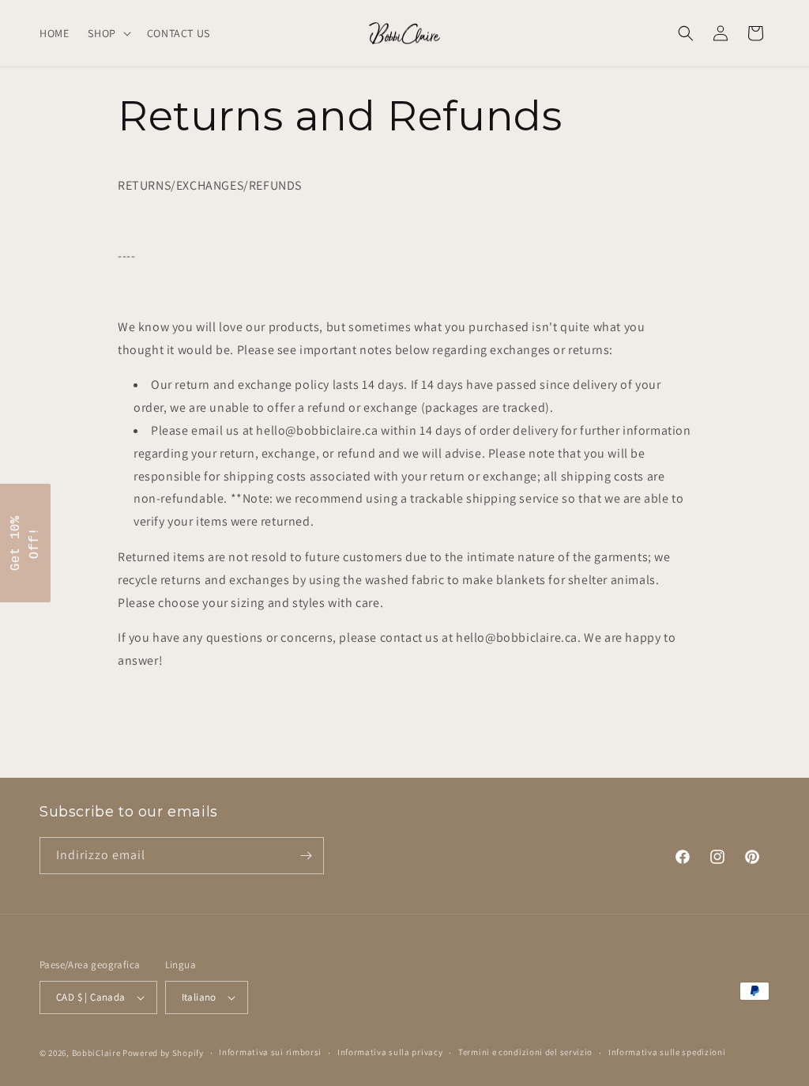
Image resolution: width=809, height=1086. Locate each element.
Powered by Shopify (163, 1052)
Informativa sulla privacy (390, 1052)
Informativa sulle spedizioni (667, 1052)
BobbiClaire (96, 1052)
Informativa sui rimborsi (270, 1052)
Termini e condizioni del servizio (525, 1052)
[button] (107, 33)
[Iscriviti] (305, 855)
